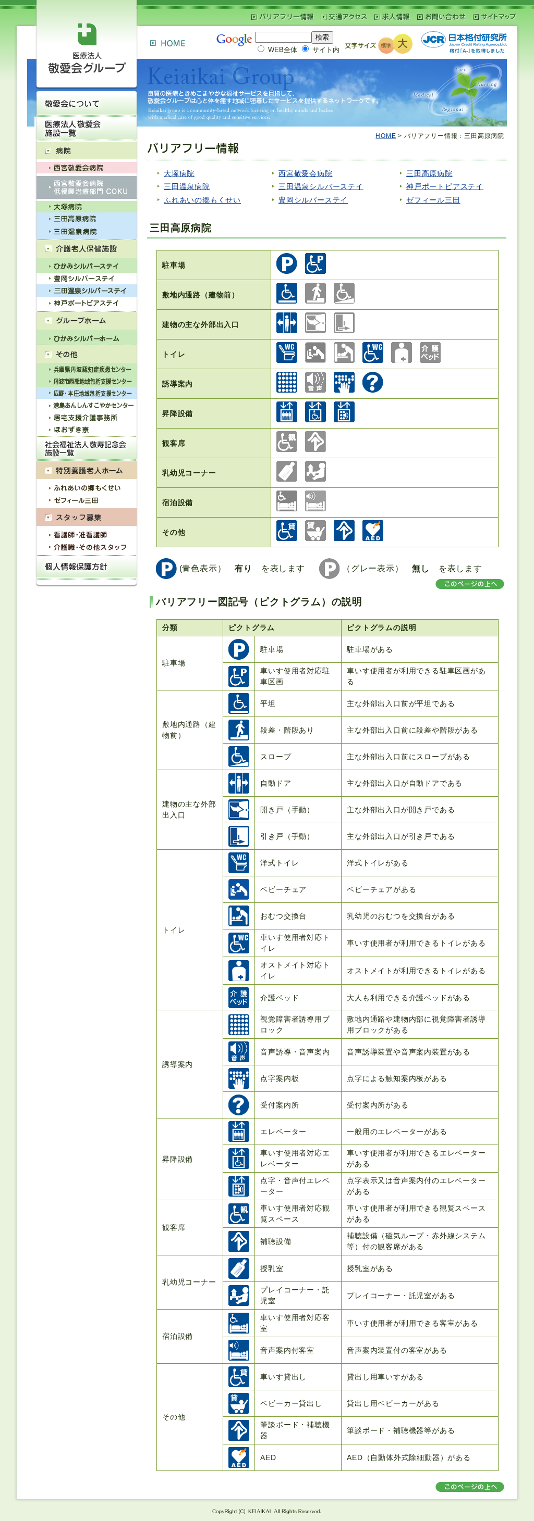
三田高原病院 (429, 173)
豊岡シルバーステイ (313, 200)
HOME (385, 136)
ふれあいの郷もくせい (202, 200)
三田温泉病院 (187, 186)
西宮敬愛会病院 (305, 173)
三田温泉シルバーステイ (320, 186)
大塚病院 (179, 173)
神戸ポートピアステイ (444, 186)
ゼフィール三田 (433, 200)
